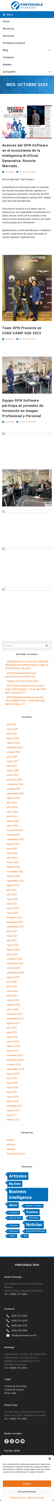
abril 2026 (12, 733)
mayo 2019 (12, 1037)
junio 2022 (12, 894)
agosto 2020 (13, 977)
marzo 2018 (13, 1096)
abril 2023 (12, 857)
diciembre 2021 (15, 917)
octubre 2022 (13, 876)
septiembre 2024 (15, 793)
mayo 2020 (12, 991)
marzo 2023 (13, 862)
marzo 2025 (13, 770)
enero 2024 (12, 825)
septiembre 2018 (15, 1069)
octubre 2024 (13, 788)
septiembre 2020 (15, 972)
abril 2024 (12, 816)
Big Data (15, 1184)
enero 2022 (12, 913)
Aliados (7, 64)
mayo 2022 (12, 899)
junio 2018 (12, 1083)
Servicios (9, 35)
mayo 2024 (12, 811)
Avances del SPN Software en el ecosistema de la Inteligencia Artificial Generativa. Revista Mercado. (25, 155)
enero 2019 (12, 1050)
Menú (9, 14)
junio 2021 (12, 931)
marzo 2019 (13, 1041)
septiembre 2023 (15, 839)
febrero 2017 (13, 1119)
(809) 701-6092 (19, 1315)
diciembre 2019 (15, 1014)
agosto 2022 (13, 885)
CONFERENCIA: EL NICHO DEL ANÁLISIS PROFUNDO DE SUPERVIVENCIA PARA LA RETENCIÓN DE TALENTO (26, 665)
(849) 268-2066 (19, 1330)
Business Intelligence (20, 1194)
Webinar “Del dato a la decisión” (23, 681)
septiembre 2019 (15, 1018)
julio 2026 (12, 724)
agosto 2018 (13, 1073)
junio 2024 (12, 807)
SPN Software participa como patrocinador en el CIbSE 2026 (21, 675)
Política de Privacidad (35, 1498)
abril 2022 (12, 903)
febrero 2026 (13, 743)
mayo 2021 (12, 936)
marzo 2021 (13, 945)
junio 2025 (12, 756)
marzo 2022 (13, 908)
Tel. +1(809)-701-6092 (15, 1294)
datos (13, 1205)
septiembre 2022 (15, 880)
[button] (49, 1458)
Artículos (11, 1144)
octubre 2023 (13, 834)
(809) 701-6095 (19, 1320)
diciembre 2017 (15, 1106)
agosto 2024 (13, 798)
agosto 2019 (13, 1023)
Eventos (32, 1212)
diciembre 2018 (15, 1055)
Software (12, 1236)
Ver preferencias (27, 1491)
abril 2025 (12, 766)
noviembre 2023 (15, 830)
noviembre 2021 (15, 922)
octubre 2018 (13, 1064)
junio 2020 (12, 986)
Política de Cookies (17, 1498)
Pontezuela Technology (35, 1231)
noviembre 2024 (15, 784)
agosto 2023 (13, 844)
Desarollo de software (33, 1206)
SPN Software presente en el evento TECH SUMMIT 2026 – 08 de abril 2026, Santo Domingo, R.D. (25, 700)
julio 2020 (12, 981)
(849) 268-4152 (19, 1325)
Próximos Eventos (14, 43)
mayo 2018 (12, 1087)
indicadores (34, 1218)
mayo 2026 (12, 729)
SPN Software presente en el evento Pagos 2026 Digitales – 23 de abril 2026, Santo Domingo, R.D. (26, 689)
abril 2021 (12, 940)
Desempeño (13, 1213)
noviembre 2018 (15, 1060)
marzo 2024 (13, 821)
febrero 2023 (13, 867)
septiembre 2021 (15, 926)
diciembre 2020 (15, 958)
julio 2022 (12, 890)
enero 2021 (12, 954)
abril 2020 (12, 995)
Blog (5, 50)
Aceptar (27, 1483)
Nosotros (8, 28)
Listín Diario (13, 1225)
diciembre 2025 (15, 747)
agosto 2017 (13, 1110)
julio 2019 (12, 1027)
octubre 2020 (13, 968)
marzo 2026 (13, 738)
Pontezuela (13, 1231)
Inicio (6, 21)
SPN (25, 1236)
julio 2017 (12, 1115)
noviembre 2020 (15, 963)
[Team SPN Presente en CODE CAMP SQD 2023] (27, 287)
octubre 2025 (13, 752)
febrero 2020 (13, 1004)
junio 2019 (12, 1032)
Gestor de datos (15, 1218)
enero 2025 (12, 775)
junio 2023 (12, 848)
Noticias (11, 1149)
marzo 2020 (13, 1000)
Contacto (8, 57)
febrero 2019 (13, 1046)
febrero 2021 (13, 949)
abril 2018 (12, 1092)
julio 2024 (12, 802)
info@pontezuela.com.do (24, 1335)
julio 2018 (12, 1078)
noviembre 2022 (15, 871)
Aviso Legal (10, 1393)
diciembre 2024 (15, 779)
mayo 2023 (12, 853)
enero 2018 (12, 1101)
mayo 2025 (12, 761)
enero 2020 (12, 1009)
